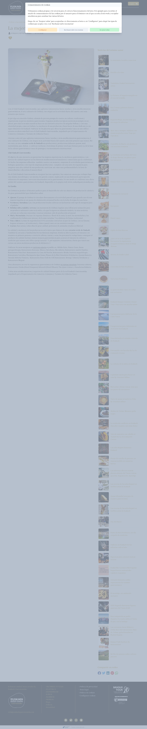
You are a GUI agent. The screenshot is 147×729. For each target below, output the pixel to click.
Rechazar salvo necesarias (73, 30)
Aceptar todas (104, 30)
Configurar (42, 30)
